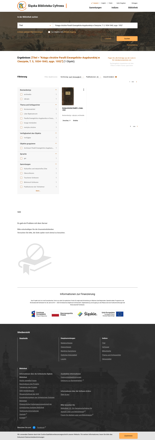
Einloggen (134, 3)
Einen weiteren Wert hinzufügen (31, 32)
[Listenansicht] (115, 77)
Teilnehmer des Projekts (28, 387)
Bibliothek (133, 7)
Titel (103, 343)
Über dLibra (65, 395)
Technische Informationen (29, 411)
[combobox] (95, 25)
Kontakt (22, 418)
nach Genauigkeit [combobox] (75, 77)
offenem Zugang (69, 32)
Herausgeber (106, 359)
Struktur (75, 120)
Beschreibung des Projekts (29, 384)
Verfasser (105, 347)
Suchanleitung (132, 45)
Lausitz (63, 359)
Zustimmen (128, 436)
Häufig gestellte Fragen (28, 381)
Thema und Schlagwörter (111, 355)
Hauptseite (23, 338)
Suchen (127, 39)
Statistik (22, 414)
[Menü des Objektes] (83, 90)
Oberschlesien (66, 347)
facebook (40, 427)
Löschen (108, 39)
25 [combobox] (97, 77)
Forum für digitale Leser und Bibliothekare (76, 415)
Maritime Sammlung (68, 351)
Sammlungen (95, 7)
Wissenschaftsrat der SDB (29, 394)
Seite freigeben (121, 3)
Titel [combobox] (21, 25)
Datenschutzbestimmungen (71, 377)
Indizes (115, 7)
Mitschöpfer (106, 351)
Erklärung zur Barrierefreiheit (71, 381)
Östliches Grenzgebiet (69, 355)
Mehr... (38, 191)
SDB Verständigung (26, 391)
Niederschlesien (66, 343)
